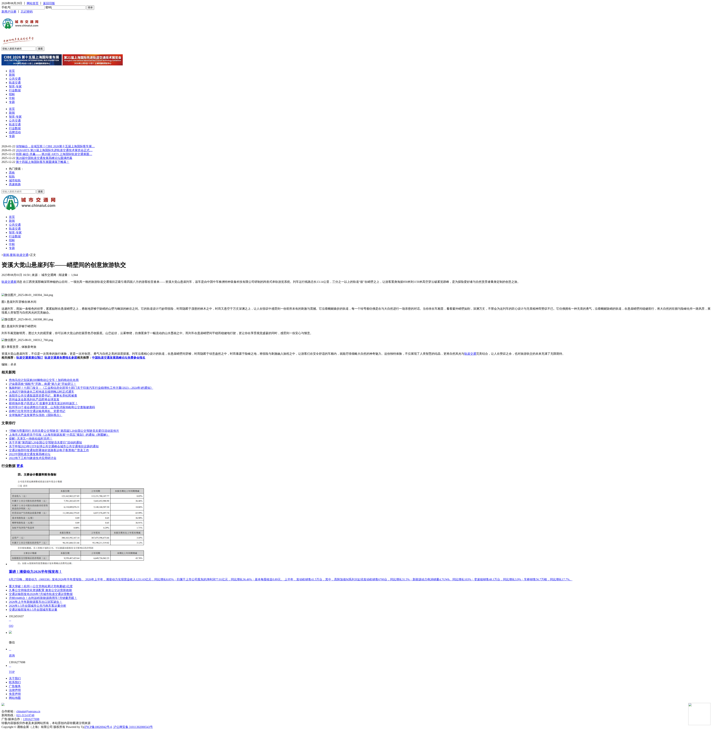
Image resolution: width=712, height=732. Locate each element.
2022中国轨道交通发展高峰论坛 (29, 454)
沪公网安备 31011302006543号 (133, 726)
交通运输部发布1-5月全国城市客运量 (33, 609)
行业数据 (15, 90)
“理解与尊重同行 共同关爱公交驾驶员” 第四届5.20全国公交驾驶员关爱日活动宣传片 (64, 430)
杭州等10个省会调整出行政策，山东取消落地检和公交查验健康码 (52, 407)
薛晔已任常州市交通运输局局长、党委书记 (37, 411)
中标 (12, 98)
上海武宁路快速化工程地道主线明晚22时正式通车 (41, 391)
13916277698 (31, 719)
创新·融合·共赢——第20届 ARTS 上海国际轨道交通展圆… (54, 154)
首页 (12, 70)
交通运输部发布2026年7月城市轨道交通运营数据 (41, 594)
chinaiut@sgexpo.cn (28, 711)
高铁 (12, 172)
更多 (20, 466)
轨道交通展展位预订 (29, 357)
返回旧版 (49, 3)
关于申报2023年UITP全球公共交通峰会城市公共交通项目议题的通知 (54, 446)
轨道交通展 (8, 281)
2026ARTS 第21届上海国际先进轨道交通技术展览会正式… (54, 150)
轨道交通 (15, 82)
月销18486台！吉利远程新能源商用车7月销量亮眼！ (43, 597)
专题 (12, 102)
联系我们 (15, 682)
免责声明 (15, 693)
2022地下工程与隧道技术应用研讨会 (32, 458)
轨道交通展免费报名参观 (60, 357)
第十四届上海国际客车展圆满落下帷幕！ (42, 161)
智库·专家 (15, 86)
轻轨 (12, 176)
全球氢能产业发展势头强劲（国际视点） (35, 415)
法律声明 (15, 690)
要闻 (13, 254)
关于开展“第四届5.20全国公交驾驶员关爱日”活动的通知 (45, 442)
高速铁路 (15, 184)
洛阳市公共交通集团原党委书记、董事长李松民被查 (43, 395)
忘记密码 (27, 11)
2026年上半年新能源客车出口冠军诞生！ (35, 601)
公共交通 (15, 78)
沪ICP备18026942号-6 (98, 726)
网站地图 (15, 697)
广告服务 (15, 686)
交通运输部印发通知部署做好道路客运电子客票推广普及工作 (49, 450)
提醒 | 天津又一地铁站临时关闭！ (30, 438)
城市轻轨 (15, 180)
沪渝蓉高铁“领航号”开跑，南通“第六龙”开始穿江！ (42, 383)
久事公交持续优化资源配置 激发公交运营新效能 (40, 590)
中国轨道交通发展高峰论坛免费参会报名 (118, 357)
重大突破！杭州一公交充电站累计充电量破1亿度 (41, 586)
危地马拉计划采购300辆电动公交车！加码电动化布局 (44, 380)
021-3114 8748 (25, 715)
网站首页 (33, 3)
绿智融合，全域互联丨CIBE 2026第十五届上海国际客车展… (55, 146)
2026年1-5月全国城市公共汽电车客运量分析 (37, 605)
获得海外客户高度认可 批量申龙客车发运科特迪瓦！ (43, 403)
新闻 (12, 74)
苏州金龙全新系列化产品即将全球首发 (34, 399)
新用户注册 (8, 11)
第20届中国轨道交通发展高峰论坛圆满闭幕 (44, 158)
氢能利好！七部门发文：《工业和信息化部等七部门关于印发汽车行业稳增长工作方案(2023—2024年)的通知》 (81, 387)
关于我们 (15, 678)
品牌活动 (15, 132)
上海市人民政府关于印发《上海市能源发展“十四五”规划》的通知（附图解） (59, 434)
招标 (12, 94)
